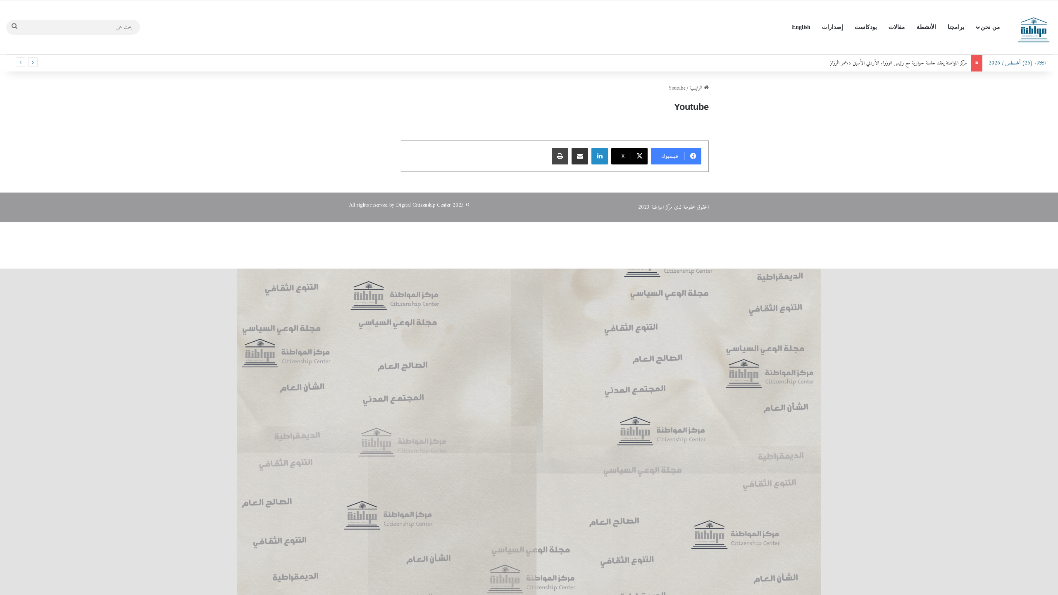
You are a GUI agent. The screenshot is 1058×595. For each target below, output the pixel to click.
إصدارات (832, 27)
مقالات (897, 27)
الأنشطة (926, 27)
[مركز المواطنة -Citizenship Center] (1033, 27)
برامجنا (956, 27)
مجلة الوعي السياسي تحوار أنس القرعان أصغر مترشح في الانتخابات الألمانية (904, 63)
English (801, 27)
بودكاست (866, 27)
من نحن (990, 27)
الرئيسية (696, 88)
